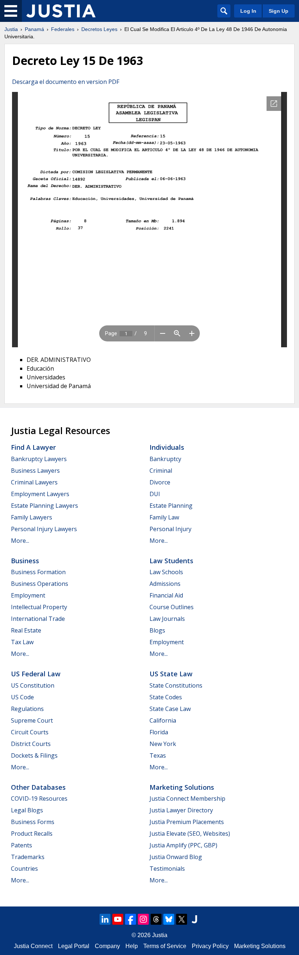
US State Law (171, 673)
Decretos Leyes (99, 29)
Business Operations (39, 584)
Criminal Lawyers (34, 482)
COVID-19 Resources (39, 798)
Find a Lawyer (33, 447)
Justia (11, 29)
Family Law (164, 517)
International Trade (38, 619)
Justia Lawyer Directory (181, 810)
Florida (159, 732)
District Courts (31, 744)
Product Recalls (32, 834)
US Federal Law (36, 673)
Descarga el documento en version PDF (65, 82)
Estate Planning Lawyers (44, 506)
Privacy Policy (210, 946)
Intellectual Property (39, 607)
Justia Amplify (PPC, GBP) (183, 845)
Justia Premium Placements (187, 822)
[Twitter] (181, 919)
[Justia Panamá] (61, 11)
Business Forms (32, 822)
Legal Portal (73, 946)
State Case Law (170, 709)
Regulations (27, 709)
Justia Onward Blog (176, 857)
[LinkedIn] (105, 919)
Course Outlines (172, 607)
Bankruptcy (165, 459)
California (163, 720)
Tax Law (22, 642)
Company (107, 946)
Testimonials (167, 869)
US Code (22, 697)
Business (25, 560)
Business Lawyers (35, 471)
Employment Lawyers (40, 494)
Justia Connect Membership (187, 798)
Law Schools (166, 572)
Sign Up (278, 11)
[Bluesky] (168, 919)
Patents (21, 845)
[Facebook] (130, 919)
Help (131, 946)
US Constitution (32, 685)
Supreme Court (32, 720)
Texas (158, 755)
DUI (155, 494)
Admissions (165, 584)
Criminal (161, 471)
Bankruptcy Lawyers (39, 459)
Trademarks (27, 857)
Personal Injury (170, 529)
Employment (28, 595)
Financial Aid (166, 595)
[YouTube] (117, 919)
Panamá (34, 29)
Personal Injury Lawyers (44, 529)
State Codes (166, 697)
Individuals (167, 447)
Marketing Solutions (182, 787)
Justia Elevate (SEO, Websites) (190, 834)
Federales (62, 29)
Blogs (157, 630)
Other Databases (38, 787)
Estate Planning (171, 506)
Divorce (160, 482)
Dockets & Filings (34, 755)
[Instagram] (143, 919)
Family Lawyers (31, 517)
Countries (24, 869)
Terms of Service (164, 946)
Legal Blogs (27, 810)
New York (163, 744)
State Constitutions (176, 685)
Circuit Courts (29, 732)
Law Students (171, 560)
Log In (248, 11)
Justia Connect (33, 946)
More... (20, 541)
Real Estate (26, 630)
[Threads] (156, 919)
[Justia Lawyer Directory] (194, 919)
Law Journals (167, 619)
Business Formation (38, 572)
